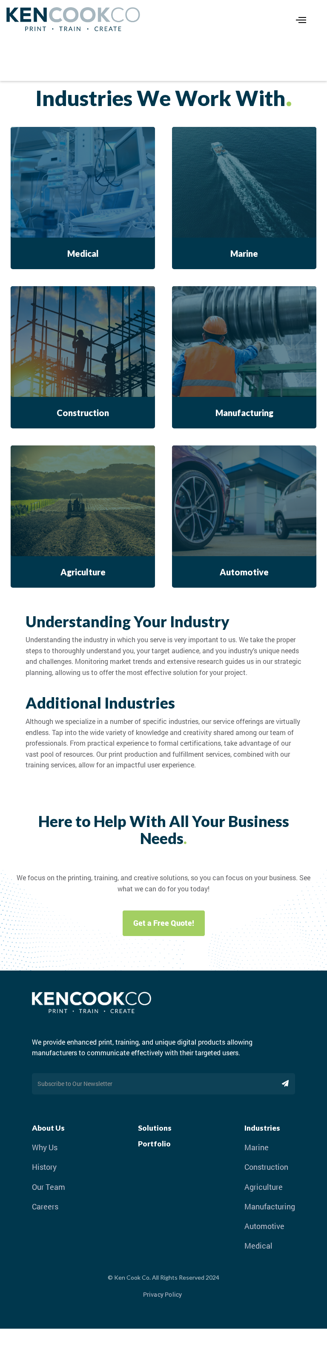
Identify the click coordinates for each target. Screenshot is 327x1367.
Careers (45, 1207)
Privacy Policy (162, 1294)
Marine (256, 1147)
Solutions (155, 1127)
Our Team (48, 1187)
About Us (48, 1127)
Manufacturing (269, 1207)
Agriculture (263, 1187)
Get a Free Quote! (163, 923)
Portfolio (154, 1143)
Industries (262, 1127)
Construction (266, 1167)
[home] (139, 19)
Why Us (44, 1147)
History (44, 1167)
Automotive (264, 1226)
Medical (258, 1246)
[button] (297, 19)
